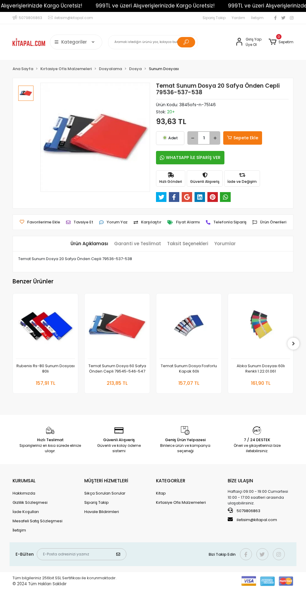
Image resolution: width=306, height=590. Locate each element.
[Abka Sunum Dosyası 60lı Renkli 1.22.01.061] (260, 327)
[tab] (89, 243)
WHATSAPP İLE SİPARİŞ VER (193, 157)
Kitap (161, 493)
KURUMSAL (24, 481)
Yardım (238, 17)
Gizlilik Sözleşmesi (30, 502)
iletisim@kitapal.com (257, 520)
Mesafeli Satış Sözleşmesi (37, 521)
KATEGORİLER (170, 481)
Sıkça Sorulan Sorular (105, 493)
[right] (293, 343)
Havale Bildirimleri (101, 512)
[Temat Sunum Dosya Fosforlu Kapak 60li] (188, 327)
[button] (281, 42)
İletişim (257, 17)
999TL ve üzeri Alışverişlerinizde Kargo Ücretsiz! (155, 5)
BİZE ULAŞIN (240, 481)
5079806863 (248, 511)
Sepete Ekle (245, 138)
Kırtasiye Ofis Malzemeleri (181, 502)
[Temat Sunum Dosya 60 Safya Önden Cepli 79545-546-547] (117, 327)
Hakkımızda (24, 493)
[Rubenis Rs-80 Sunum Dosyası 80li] (45, 327)
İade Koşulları (26, 512)
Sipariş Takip (214, 17)
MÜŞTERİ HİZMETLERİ (106, 481)
